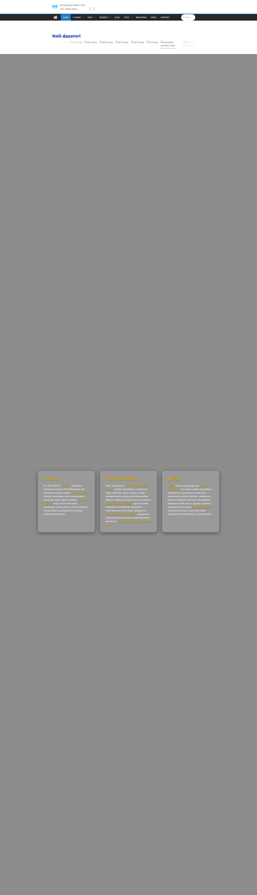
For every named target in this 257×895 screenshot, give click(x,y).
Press (153, 17)
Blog (117, 17)
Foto (126, 17)
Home (66, 17)
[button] (82, 17)
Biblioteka (141, 17)
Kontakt (165, 17)
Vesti (90, 17)
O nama (77, 17)
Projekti (103, 17)
